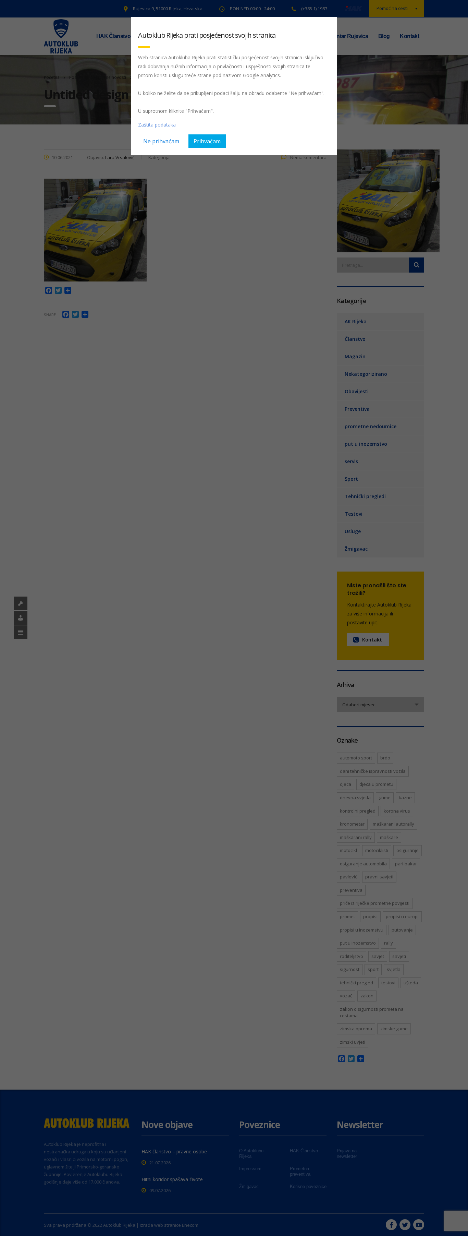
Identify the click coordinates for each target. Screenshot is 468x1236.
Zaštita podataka (157, 124)
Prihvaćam (207, 141)
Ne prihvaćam (161, 141)
